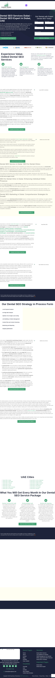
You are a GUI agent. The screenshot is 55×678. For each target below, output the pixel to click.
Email (46, 26)
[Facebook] (4, 666)
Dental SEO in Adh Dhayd (35, 485)
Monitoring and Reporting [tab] (8, 325)
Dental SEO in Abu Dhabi (8, 481)
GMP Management (24, 67)
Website (36, 26)
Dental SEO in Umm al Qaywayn (36, 480)
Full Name (36, 21)
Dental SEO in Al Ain (7, 484)
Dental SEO (17, 155)
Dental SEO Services (7, 67)
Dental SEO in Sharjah (7, 482)
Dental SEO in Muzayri (34, 488)
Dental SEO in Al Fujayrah (8, 488)
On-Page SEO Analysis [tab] (7, 312)
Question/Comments (38, 31)
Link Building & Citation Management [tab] (11, 319)
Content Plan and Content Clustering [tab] (10, 322)
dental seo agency (31, 410)
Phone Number (47, 21)
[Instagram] (7, 666)
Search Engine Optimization (22, 139)
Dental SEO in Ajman (7, 485)
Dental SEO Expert (15, 224)
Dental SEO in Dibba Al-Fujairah (36, 482)
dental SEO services (41, 55)
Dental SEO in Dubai (7, 480)
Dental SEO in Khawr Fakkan (36, 481)
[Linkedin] (13, 666)
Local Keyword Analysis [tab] (8, 309)
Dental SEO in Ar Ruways (35, 487)
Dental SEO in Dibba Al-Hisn (36, 484)
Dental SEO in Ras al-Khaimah (9, 487)
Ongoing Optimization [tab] (7, 328)
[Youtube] (10, 666)
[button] (26, 5)
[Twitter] (16, 666)
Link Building (41, 67)
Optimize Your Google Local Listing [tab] (10, 315)
